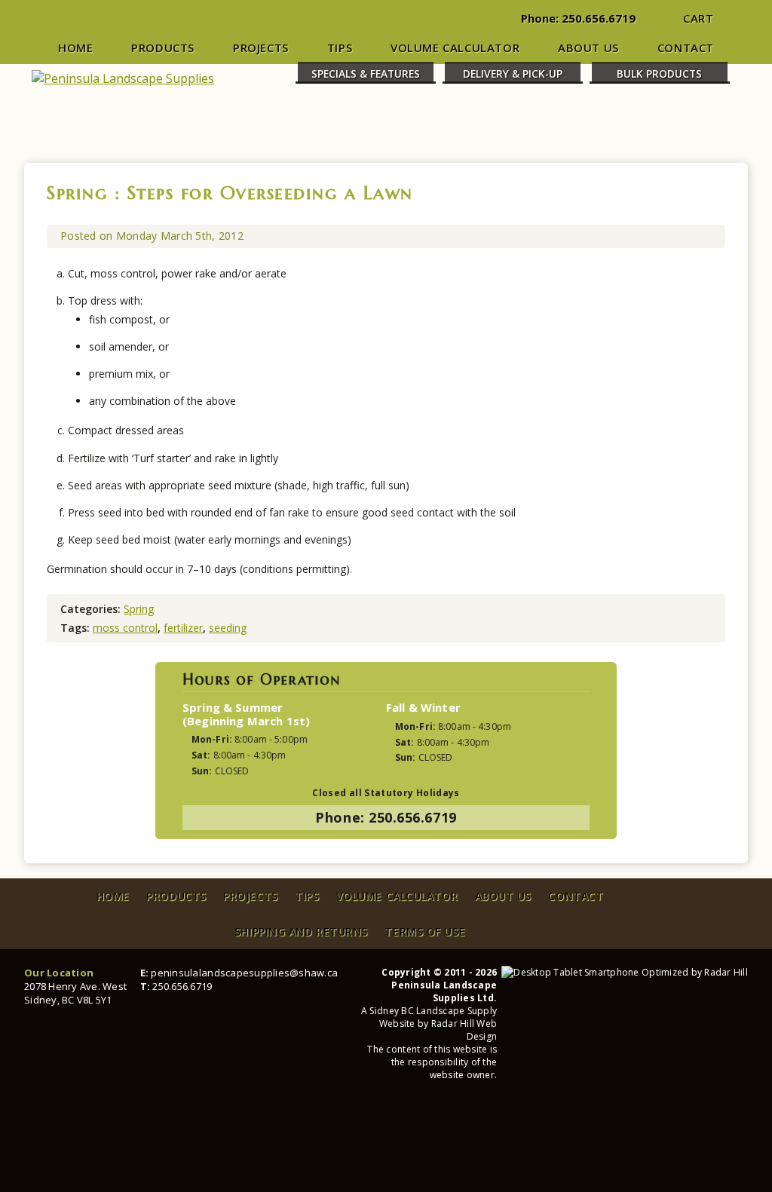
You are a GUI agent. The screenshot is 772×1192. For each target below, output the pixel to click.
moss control (125, 628)
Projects (261, 47)
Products (163, 47)
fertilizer (183, 628)
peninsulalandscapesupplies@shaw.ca (244, 972)
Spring (77, 192)
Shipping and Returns (301, 931)
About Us (588, 47)
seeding (228, 628)
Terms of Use (424, 931)
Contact (685, 47)
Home (75, 47)
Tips (339, 47)
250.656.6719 (599, 18)
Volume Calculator (455, 47)
